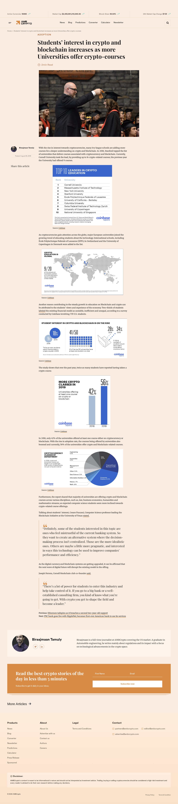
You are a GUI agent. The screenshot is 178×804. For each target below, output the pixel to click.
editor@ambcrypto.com (154, 729)
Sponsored (12, 763)
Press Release (13, 758)
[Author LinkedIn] (41, 646)
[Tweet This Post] (18, 172)
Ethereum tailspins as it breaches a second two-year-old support (78, 613)
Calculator (105, 23)
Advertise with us (47, 734)
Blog (70, 23)
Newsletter (118, 23)
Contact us (44, 739)
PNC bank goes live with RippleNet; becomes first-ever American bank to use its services (85, 616)
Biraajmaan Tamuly (26, 148)
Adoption (44, 35)
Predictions (80, 23)
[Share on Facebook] (13, 172)
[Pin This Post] (24, 172)
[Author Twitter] (35, 646)
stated (86, 515)
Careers (43, 748)
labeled (42, 311)
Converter (93, 23)
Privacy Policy (149, 795)
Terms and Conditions (81, 729)
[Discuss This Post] (13, 177)
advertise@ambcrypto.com (127, 734)
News (62, 23)
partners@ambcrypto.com (126, 729)
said (88, 573)
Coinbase (61, 228)
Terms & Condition (165, 795)
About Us (44, 729)
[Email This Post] (29, 172)
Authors (43, 743)
